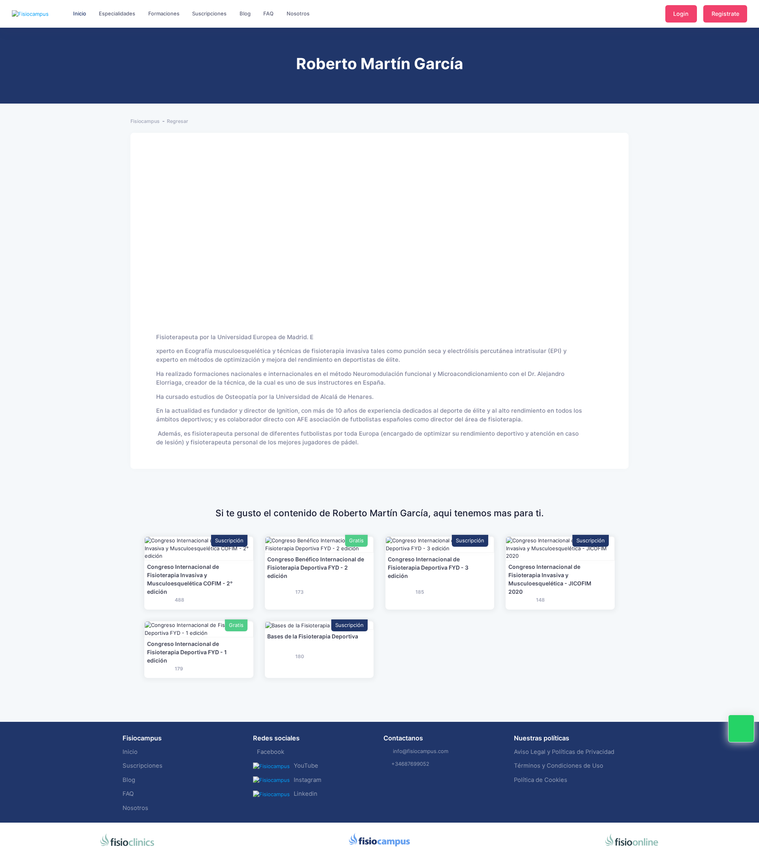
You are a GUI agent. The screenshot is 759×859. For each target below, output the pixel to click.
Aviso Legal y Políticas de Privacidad (564, 751)
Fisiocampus (145, 121)
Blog (129, 779)
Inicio (130, 751)
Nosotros (135, 808)
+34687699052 (410, 764)
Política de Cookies (540, 779)
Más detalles (198, 548)
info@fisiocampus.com (420, 751)
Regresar (177, 121)
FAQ (128, 793)
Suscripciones (142, 765)
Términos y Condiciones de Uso (558, 765)
